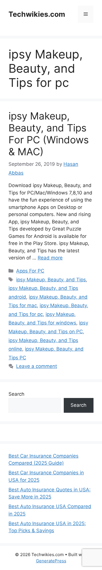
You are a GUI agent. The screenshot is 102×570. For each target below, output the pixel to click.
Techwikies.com (36, 14)
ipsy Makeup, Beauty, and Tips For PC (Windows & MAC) (48, 134)
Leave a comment (36, 366)
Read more (50, 258)
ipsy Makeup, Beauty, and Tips (51, 279)
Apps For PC (30, 271)
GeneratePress (51, 560)
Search (16, 394)
